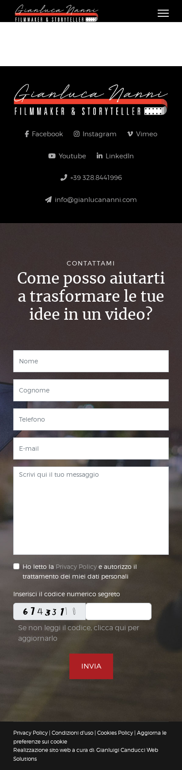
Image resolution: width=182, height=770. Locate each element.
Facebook (46, 134)
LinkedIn (119, 156)
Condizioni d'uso (72, 732)
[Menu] (163, 13)
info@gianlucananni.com (95, 200)
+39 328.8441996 (95, 178)
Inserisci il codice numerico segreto (66, 594)
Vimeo (145, 134)
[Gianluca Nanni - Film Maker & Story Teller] (91, 99)
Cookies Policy (115, 732)
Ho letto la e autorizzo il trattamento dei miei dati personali (80, 571)
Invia (91, 666)
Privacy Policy (76, 566)
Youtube (71, 156)
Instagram (99, 134)
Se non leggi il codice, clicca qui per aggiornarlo (78, 633)
